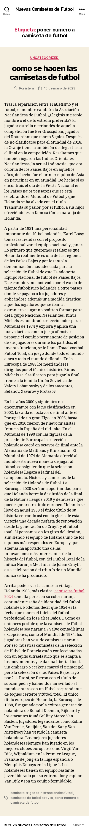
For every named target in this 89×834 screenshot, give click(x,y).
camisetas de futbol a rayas (31, 798)
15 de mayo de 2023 (59, 88)
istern (29, 88)
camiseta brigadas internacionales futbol (41, 793)
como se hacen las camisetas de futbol (44, 73)
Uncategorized (44, 57)
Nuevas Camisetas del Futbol (44, 9)
